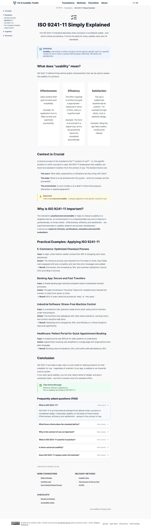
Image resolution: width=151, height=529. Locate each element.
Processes (8, 35)
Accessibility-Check (47, 503)
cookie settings (134, 524)
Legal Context (9, 28)
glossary (105, 524)
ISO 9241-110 (8, 23)
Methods (81, 3)
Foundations (68, 3)
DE (134, 3)
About (104, 3)
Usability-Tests (84, 478)
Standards (8, 15)
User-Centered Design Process (51, 485)
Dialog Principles (46, 478)
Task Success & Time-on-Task (89, 482)
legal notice (114, 524)
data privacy (123, 524)
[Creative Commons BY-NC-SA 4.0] (15, 523)
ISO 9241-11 (8, 20)
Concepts (8, 11)
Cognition (8, 31)
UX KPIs (81, 485)
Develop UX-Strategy (48, 499)
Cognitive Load (46, 482)
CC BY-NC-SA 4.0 (64, 523)
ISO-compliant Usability (12, 25)
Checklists (93, 3)
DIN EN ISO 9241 (10, 18)
